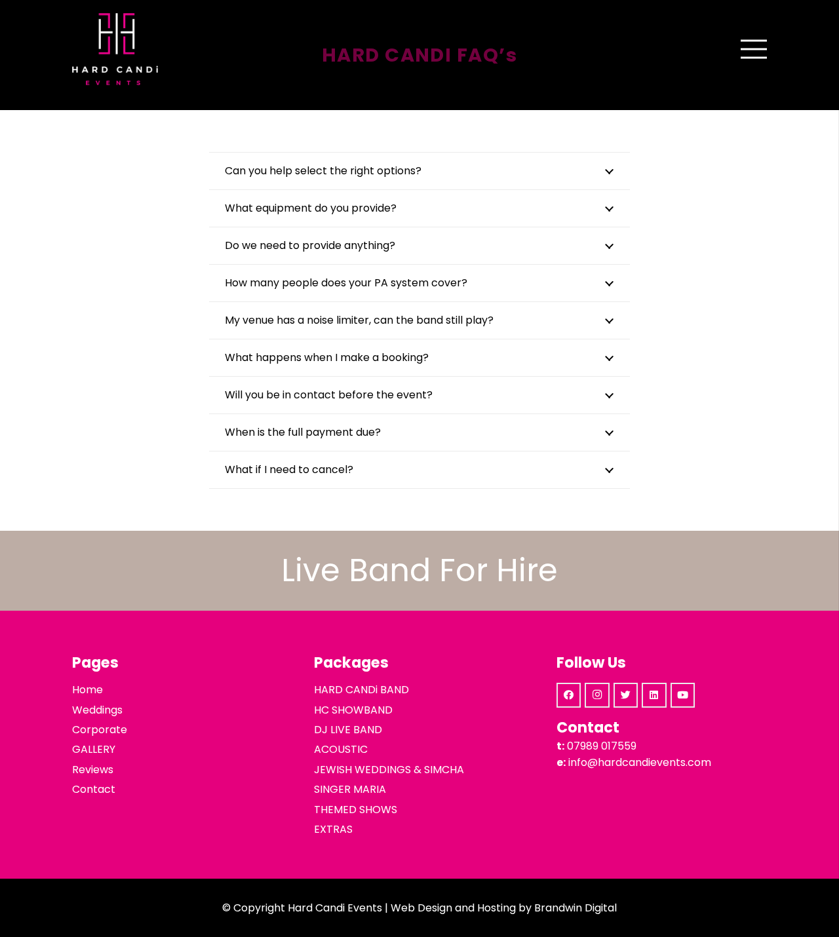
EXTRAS (333, 829)
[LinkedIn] (654, 695)
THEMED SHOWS (355, 809)
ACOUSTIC (341, 749)
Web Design (421, 907)
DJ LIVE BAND (348, 729)
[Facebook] (568, 695)
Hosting (496, 907)
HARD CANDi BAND (361, 689)
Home (87, 689)
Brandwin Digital (575, 907)
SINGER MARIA (350, 789)
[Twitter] (626, 695)
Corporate (99, 729)
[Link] (115, 49)
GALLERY (93, 749)
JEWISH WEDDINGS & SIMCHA (389, 769)
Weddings (97, 709)
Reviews (92, 769)
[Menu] (753, 49)
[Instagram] (597, 695)
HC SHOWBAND (353, 709)
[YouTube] (683, 695)
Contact (93, 789)
